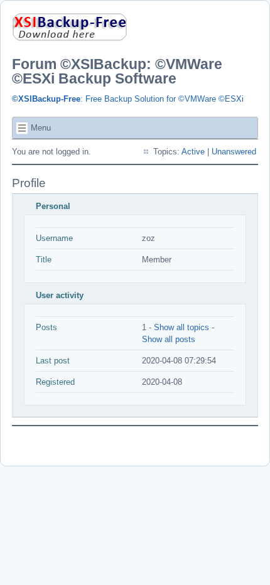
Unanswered (234, 151)
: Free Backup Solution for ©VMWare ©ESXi (128, 99)
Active (193, 151)
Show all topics (181, 327)
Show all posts (168, 339)
